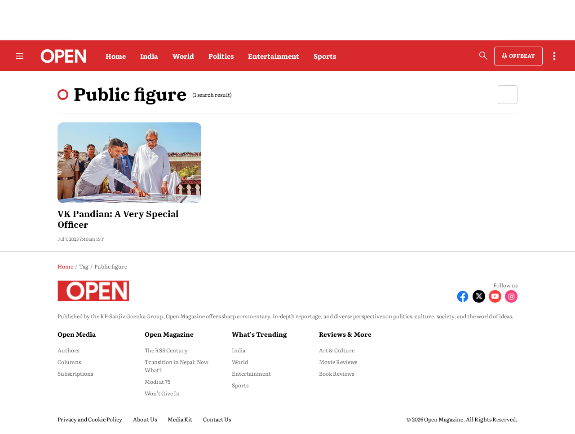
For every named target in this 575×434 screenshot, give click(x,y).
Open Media (77, 334)
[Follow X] (479, 296)
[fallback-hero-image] (129, 162)
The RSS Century (166, 350)
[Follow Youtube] (495, 296)
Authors (68, 350)
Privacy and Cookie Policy (90, 419)
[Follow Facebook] (462, 296)
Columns (69, 362)
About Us (145, 419)
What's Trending (259, 334)
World (183, 56)
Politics (221, 56)
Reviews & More (345, 334)
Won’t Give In (162, 393)
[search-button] (483, 55)
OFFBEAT (522, 56)
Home (116, 56)
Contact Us (217, 419)
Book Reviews (336, 373)
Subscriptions (75, 373)
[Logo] (61, 56)
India (149, 56)
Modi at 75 (157, 382)
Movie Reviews (338, 362)
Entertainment (273, 56)
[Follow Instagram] (511, 296)
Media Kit (180, 419)
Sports (325, 56)
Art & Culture (336, 350)
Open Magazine (169, 334)
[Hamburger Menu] (19, 56)
